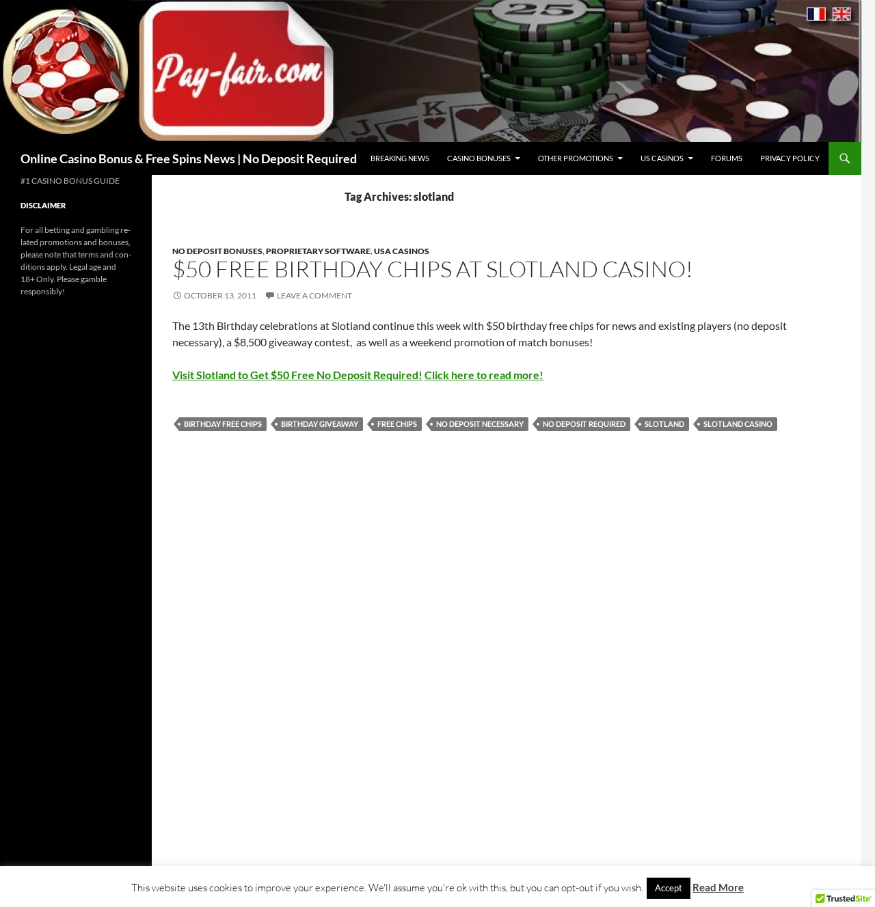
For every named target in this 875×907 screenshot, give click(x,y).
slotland (664, 423)
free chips (397, 423)
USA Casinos (401, 251)
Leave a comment (314, 295)
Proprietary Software (318, 251)
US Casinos (662, 158)
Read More (718, 887)
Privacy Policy (790, 158)
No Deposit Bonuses (217, 251)
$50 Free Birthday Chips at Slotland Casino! (432, 269)
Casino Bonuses (479, 158)
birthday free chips (223, 423)
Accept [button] (668, 887)
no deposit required (584, 423)
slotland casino (737, 423)
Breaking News (400, 158)
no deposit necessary (480, 423)
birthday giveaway (319, 423)
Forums (726, 158)
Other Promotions (575, 158)
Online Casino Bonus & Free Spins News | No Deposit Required (189, 158)
